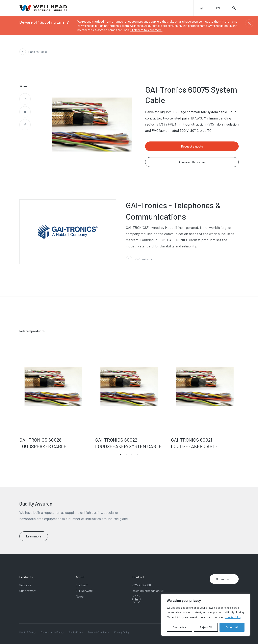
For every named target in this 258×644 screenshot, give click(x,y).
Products (26, 577)
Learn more (33, 536)
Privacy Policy (121, 632)
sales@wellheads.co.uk (148, 591)
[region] (205, 615)
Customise (179, 627)
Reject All (206, 627)
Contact (138, 577)
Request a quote (192, 146)
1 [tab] (120, 454)
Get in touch (224, 579)
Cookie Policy (233, 617)
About (80, 577)
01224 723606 (141, 585)
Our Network (27, 591)
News (80, 596)
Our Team (82, 585)
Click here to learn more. (146, 30)
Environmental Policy (52, 632)
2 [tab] (126, 454)
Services (25, 585)
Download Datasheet (192, 162)
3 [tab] (131, 454)
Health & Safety (27, 632)
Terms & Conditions (98, 632)
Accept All (232, 627)
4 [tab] (137, 454)
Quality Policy (76, 632)
